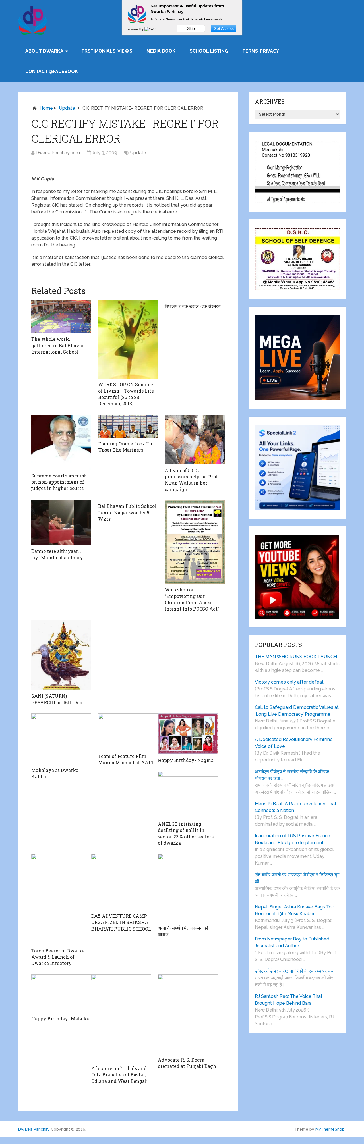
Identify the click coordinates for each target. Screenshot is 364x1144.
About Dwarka (44, 51)
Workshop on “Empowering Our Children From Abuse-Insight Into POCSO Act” (192, 599)
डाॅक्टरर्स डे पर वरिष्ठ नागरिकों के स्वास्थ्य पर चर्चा (295, 971)
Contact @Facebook (51, 71)
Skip (191, 28)
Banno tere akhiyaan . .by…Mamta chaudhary (57, 554)
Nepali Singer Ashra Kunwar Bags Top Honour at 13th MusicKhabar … (294, 910)
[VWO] (150, 29)
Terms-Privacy (260, 51)
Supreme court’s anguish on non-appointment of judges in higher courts (59, 482)
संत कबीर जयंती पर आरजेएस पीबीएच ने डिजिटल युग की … (297, 878)
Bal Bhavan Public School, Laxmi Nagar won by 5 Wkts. (127, 512)
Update (67, 108)
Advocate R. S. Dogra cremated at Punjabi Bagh (187, 1063)
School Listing (209, 51)
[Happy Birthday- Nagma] (188, 733)
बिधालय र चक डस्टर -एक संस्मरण (193, 306)
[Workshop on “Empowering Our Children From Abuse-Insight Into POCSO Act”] (195, 542)
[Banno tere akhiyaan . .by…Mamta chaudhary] (61, 522)
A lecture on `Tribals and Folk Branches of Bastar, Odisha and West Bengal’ (119, 1074)
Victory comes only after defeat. (289, 682)
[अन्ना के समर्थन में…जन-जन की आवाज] (188, 888)
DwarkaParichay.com (58, 152)
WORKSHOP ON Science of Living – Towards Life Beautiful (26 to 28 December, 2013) (126, 393)
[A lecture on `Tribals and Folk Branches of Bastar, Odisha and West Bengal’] (121, 1018)
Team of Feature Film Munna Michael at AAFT (126, 759)
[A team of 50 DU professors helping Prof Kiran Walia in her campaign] (195, 439)
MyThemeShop (330, 1129)
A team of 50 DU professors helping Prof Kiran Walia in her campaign (191, 479)
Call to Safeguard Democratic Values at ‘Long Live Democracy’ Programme (297, 711)
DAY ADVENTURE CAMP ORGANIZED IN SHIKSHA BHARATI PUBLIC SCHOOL (121, 922)
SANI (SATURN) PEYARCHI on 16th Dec (56, 699)
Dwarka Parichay (34, 1129)
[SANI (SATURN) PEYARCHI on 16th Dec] (61, 655)
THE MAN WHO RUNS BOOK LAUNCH (296, 656)
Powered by (136, 29)
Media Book (160, 51)
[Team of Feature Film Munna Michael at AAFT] (128, 731)
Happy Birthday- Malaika (60, 1018)
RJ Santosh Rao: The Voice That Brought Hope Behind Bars (288, 1000)
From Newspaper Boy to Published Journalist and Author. (292, 942)
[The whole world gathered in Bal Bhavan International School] (61, 316)
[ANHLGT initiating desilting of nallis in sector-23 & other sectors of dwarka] (188, 794)
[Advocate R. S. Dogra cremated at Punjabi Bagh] (188, 1014)
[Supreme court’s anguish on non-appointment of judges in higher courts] (61, 442)
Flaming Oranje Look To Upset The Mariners (125, 447)
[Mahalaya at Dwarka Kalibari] (61, 738)
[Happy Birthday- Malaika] (61, 993)
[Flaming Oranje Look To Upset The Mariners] (128, 426)
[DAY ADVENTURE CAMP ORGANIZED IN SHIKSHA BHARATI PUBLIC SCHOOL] (121, 882)
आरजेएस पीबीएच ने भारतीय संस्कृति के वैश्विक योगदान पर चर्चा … (292, 775)
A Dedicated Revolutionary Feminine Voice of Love (294, 743)
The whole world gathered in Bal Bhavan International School (58, 345)
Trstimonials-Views (106, 51)
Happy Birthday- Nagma (186, 760)
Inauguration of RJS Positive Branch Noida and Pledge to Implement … (292, 839)
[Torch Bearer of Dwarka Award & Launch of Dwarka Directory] (61, 899)
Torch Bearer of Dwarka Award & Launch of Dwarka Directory (58, 957)
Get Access (224, 28)
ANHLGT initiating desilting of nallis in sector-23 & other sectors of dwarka (186, 833)
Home (46, 108)
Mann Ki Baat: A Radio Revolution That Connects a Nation (295, 807)
